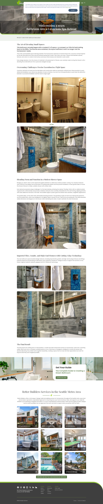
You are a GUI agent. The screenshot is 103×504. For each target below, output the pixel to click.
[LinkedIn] (33, 487)
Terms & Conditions (82, 500)
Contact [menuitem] (49, 493)
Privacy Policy (68, 7)
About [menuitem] (42, 491)
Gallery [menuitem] (42, 493)
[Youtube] (27, 487)
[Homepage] (23, 2)
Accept (73, 10)
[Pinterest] (24, 487)
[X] (30, 487)
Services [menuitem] (42, 490)
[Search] (84, 3)
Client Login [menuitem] (57, 488)
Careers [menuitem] (49, 491)
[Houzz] (36, 487)
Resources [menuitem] (49, 488)
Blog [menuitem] (48, 490)
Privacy (75, 500)
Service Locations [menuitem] (59, 490)
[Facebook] (18, 487)
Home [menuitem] (42, 488)
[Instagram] (21, 487)
